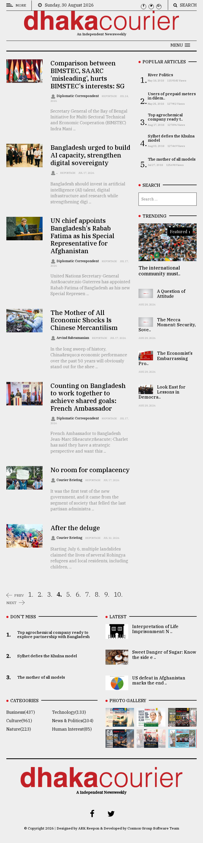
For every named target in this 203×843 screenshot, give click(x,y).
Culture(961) (19, 720)
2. (40, 594)
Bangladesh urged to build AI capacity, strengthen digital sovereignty (90, 155)
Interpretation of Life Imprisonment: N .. (155, 629)
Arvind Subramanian (73, 338)
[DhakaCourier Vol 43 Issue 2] (119, 744)
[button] (180, 45)
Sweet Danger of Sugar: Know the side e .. (164, 654)
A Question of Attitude (171, 294)
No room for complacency (90, 470)
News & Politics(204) (72, 720)
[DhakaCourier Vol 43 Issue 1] (151, 744)
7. (87, 594)
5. (68, 594)
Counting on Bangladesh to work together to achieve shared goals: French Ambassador (88, 397)
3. (49, 594)
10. (118, 594)
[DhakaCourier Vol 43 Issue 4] (151, 723)
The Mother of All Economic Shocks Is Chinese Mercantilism (84, 320)
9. (106, 594)
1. (30, 594)
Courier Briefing (70, 480)
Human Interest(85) (72, 729)
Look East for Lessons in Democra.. (162, 392)
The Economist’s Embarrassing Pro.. (165, 358)
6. (78, 594)
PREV (19, 595)
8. (97, 594)
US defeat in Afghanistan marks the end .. (158, 680)
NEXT (11, 602)
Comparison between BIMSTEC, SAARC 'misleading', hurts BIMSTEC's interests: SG (87, 74)
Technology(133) (69, 712)
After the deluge (75, 528)
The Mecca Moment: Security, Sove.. (167, 324)
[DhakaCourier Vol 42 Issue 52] (182, 744)
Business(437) (20, 712)
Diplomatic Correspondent (78, 96)
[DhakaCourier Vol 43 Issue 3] (182, 723)
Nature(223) (18, 729)
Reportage (109, 96)
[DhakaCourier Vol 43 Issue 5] (119, 723)
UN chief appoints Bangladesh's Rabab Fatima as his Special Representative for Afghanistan (82, 235)
